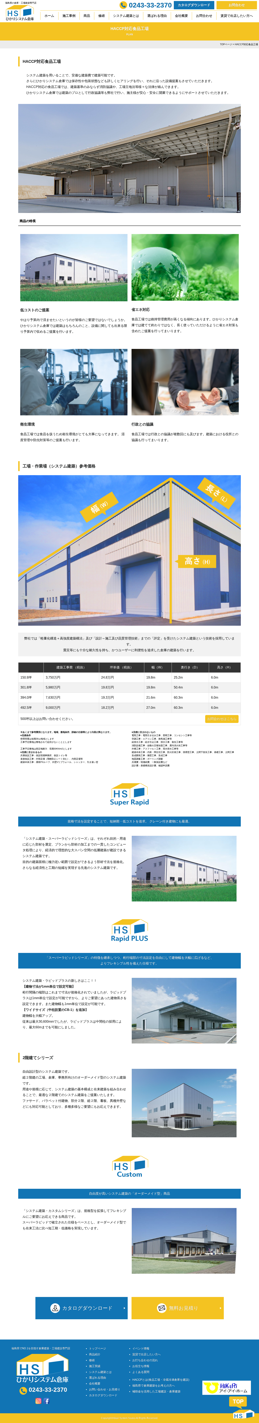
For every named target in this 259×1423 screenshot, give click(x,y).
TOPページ (226, 44)
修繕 (101, 15)
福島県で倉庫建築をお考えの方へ (153, 1385)
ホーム (49, 15)
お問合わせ (237, 5)
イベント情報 (140, 1348)
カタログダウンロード (194, 5)
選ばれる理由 (157, 15)
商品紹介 (94, 1354)
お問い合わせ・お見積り (104, 1389)
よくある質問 (140, 1372)
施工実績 (94, 1366)
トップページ (97, 1348)
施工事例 (69, 15)
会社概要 (181, 15)
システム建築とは (126, 15)
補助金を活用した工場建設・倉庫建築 (156, 1391)
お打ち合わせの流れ (145, 1360)
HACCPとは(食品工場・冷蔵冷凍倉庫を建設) (160, 1379)
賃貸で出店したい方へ (237, 15)
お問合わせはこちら (222, 719)
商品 (87, 15)
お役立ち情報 (140, 1366)
